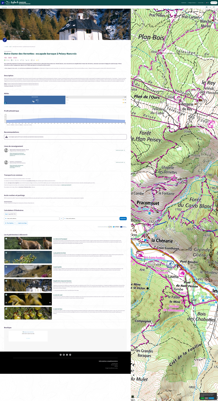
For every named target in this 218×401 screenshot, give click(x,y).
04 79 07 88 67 (12, 167)
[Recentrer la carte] (132, 16)
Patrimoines (23, 7)
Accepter (202, 398)
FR (207, 2)
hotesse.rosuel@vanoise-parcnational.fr (17, 154)
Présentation (4, 7)
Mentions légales (114, 365)
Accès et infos (200, 2)
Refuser (206, 398)
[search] (33, 218)
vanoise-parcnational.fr (66, 185)
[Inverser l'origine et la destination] (61, 218)
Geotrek (116, 366)
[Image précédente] (6, 271)
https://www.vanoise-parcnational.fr (17, 153)
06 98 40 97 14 (12, 155)
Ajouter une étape (22, 223)
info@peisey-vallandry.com (15, 166)
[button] (132, 13)
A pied (10, 46)
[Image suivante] (50, 271)
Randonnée (183, 2)
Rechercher (123, 218)
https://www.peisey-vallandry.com (16, 165)
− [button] (132, 11)
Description (10, 7)
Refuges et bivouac (192, 2)
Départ (6, 214)
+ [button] (132, 10)
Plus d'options (10, 223)
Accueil (6, 46)
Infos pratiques (17, 7)
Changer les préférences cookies (111, 368)
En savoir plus (211, 398)
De (5, 218)
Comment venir (115, 363)
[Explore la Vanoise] (16, 3)
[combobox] (31, 218)
